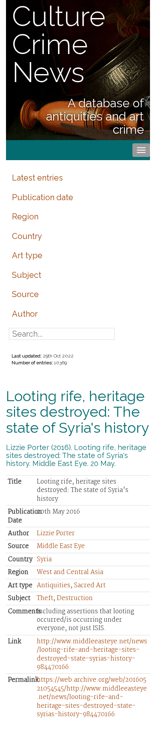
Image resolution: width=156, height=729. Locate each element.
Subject (26, 275)
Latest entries (37, 178)
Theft (45, 598)
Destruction (75, 598)
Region (25, 216)
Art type (27, 255)
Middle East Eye (61, 546)
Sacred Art (90, 585)
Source (25, 294)
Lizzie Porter (56, 533)
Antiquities (53, 585)
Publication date (42, 197)
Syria (44, 559)
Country (27, 236)
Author (25, 314)
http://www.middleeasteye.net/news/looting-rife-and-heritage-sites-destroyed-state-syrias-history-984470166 (92, 654)
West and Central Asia (70, 572)
